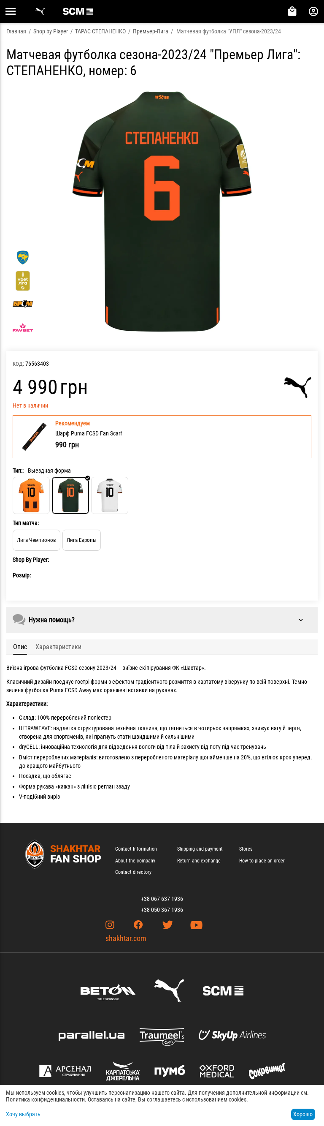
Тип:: (18, 470)
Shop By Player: (31, 559)
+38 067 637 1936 (162, 898)
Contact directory (133, 872)
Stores (245, 849)
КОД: (18, 364)
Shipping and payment (200, 849)
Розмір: (22, 575)
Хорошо (303, 1114)
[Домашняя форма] (31, 495)
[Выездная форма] (70, 495)
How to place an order (262, 861)
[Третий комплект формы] (109, 495)
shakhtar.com (125, 938)
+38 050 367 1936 (162, 909)
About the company (135, 861)
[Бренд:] (297, 387)
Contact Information (136, 849)
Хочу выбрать (23, 1114)
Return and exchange (199, 861)
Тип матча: (26, 522)
